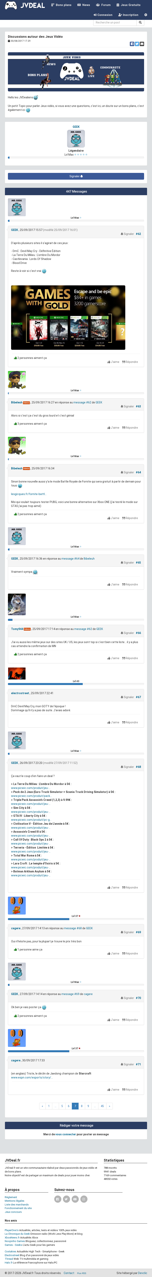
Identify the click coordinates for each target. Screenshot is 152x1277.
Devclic (142, 1273)
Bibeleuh (16, 402)
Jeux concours (13, 1211)
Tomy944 (17, 629)
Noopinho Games (15, 1241)
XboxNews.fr (12, 1237)
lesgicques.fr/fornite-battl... (29, 494)
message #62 (82, 402)
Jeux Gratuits (130, 5)
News (85, 5)
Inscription (130, 15)
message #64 (70, 558)
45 (102, 1106)
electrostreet (20, 693)
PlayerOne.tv (12, 1230)
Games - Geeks (13, 1244)
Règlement (11, 1197)
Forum (105, 5)
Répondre (131, 361)
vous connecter (65, 1134)
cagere (15, 928)
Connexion (104, 15)
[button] (145, 15)
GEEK (76, 126)
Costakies (10, 1251)
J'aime (115, 361)
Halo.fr (8, 1262)
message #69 (70, 994)
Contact (69, 1273)
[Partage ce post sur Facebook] (132, 44)
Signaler (74, 176)
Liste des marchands (17, 1204)
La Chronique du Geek (17, 1233)
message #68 (73, 928)
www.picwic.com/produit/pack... (31, 795)
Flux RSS (81, 1273)
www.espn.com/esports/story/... (32, 1077)
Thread (9, 1258)
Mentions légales (14, 1200)
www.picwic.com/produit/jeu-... (30, 788)
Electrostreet (12, 1255)
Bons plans (62, 5)
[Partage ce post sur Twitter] (137, 44)
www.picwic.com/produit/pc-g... (31, 819)
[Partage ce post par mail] (142, 44)
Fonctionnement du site (18, 1208)
